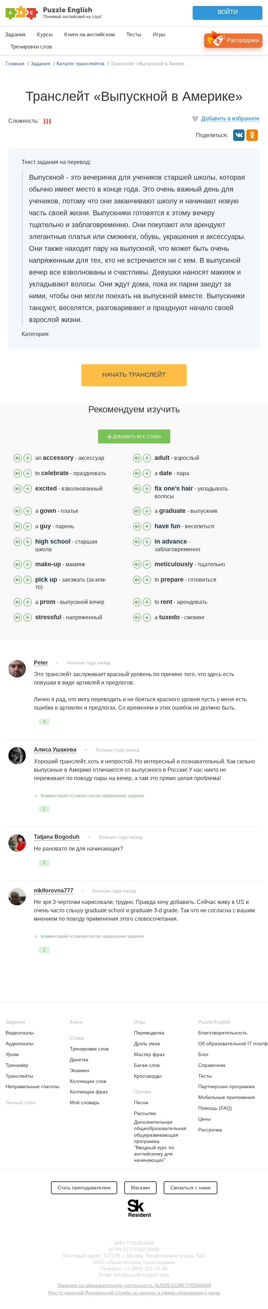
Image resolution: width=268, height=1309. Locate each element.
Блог (203, 1054)
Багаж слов (146, 1065)
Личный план (21, 1102)
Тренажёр (17, 1065)
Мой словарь (84, 1102)
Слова (77, 1038)
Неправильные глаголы (32, 1086)
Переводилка (149, 1032)
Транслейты (19, 1076)
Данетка (79, 1059)
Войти (228, 12)
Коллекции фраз (88, 1091)
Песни (141, 1102)
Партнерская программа (226, 1086)
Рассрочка (210, 1129)
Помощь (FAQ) (215, 1108)
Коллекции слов (88, 1081)
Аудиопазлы (20, 1043)
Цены (204, 1119)
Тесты (133, 34)
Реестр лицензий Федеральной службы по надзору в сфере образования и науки (134, 1292)
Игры (159, 34)
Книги (76, 1022)
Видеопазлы (20, 1032)
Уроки (12, 1054)
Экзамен (79, 1070)
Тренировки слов (31, 47)
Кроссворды (148, 1076)
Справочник (211, 1065)
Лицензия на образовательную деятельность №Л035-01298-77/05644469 (134, 1285)
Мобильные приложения (226, 1097)
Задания (15, 34)
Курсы (45, 34)
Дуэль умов (147, 1043)
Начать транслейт (134, 374)
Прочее (142, 1091)
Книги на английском (89, 34)
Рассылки (145, 1113)
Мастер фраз (149, 1054)
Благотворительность (222, 1032)
